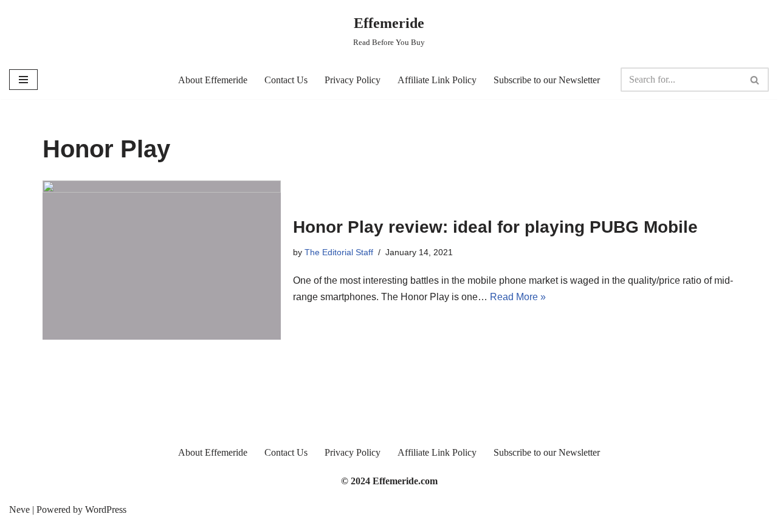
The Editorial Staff (339, 252)
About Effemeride (212, 80)
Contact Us (286, 80)
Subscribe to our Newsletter (547, 80)
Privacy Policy (352, 80)
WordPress (105, 509)
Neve (19, 509)
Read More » (518, 297)
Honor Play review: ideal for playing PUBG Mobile (495, 227)
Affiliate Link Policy (437, 80)
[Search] (755, 79)
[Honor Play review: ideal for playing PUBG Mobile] (162, 259)
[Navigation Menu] (23, 79)
